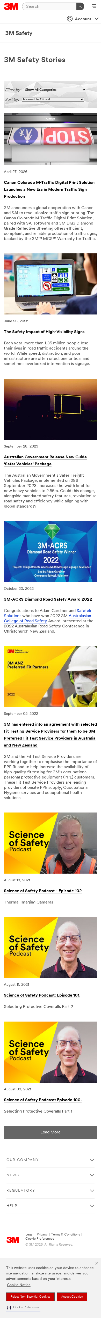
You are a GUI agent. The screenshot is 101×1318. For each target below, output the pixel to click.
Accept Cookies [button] (72, 1296)
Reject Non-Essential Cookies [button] (30, 1296)
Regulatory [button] (20, 1191)
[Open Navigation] (94, 7)
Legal (29, 1234)
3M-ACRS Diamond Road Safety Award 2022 (48, 600)
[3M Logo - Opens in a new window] (11, 6)
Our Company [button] (22, 1160)
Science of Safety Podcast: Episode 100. (43, 1100)
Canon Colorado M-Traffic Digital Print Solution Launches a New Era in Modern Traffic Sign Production (49, 190)
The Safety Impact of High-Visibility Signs (44, 332)
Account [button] (83, 19)
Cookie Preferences (39, 1238)
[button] (23, 1307)
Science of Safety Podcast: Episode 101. (42, 995)
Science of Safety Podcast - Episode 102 (43, 891)
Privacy (42, 1234)
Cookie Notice (19, 1285)
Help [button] (11, 1206)
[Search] (80, 6)
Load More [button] (50, 1132)
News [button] (12, 1175)
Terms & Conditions (65, 1234)
